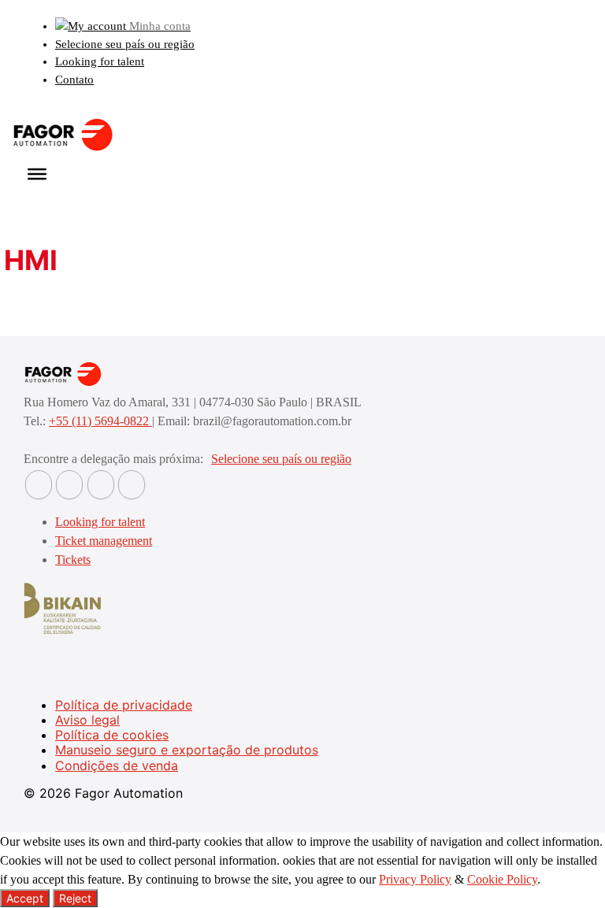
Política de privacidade (123, 705)
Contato (74, 79)
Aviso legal (87, 720)
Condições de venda (116, 765)
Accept (24, 898)
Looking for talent (99, 61)
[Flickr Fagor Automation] (38, 484)
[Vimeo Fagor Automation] (100, 484)
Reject (75, 898)
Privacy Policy (415, 879)
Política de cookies (112, 735)
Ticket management (103, 540)
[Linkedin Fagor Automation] (69, 484)
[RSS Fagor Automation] (131, 484)
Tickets (73, 559)
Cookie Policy (502, 879)
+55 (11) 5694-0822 (100, 421)
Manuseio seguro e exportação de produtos (186, 750)
